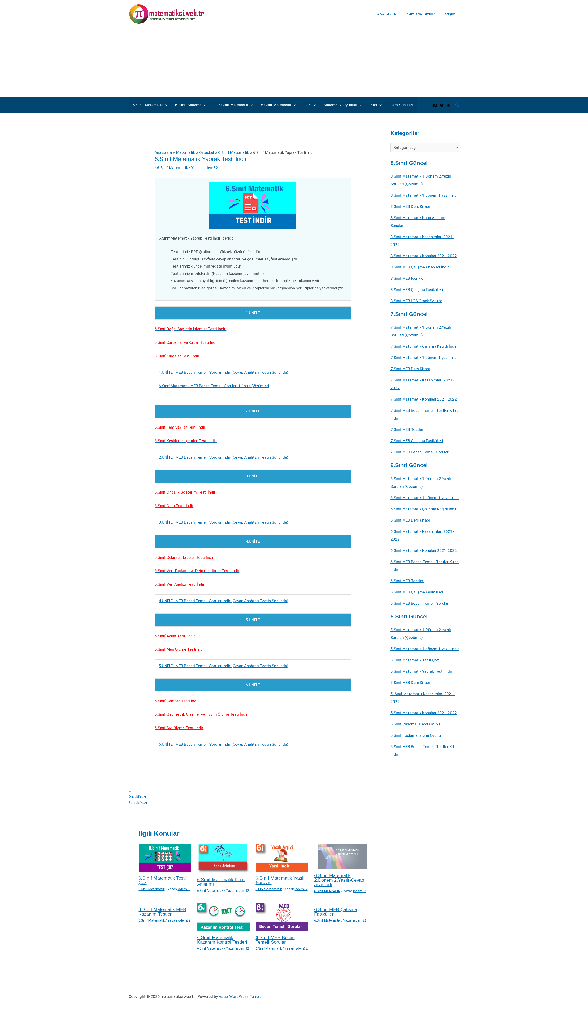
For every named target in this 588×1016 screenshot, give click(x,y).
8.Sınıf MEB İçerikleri (408, 278)
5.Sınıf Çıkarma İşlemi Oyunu (415, 724)
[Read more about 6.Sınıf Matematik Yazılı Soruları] (282, 857)
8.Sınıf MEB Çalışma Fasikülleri (416, 289)
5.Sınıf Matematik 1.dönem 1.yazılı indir (424, 648)
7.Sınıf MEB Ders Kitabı (410, 369)
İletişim (448, 14)
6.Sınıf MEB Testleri (407, 581)
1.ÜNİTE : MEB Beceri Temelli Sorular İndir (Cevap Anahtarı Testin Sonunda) (223, 372)
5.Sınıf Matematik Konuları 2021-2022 (423, 713)
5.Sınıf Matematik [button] (148, 105)
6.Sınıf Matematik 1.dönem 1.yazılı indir (424, 497)
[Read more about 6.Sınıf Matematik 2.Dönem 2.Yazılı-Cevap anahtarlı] (340, 856)
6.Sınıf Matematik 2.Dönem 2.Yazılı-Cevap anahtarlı (339, 880)
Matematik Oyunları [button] (340, 105)
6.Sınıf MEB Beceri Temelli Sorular (275, 940)
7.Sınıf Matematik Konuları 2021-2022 (423, 399)
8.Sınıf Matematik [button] (276, 105)
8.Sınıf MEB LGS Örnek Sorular (416, 301)
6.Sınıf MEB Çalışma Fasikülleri (335, 912)
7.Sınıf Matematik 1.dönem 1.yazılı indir (424, 357)
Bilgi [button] (373, 105)
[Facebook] (435, 105)
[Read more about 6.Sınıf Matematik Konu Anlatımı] (223, 858)
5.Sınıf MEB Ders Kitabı (410, 682)
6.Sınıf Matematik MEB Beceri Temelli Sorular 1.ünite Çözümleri (214, 386)
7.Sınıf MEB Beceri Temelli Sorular (419, 452)
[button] (165, 105)
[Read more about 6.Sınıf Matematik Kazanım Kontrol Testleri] (223, 917)
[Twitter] (442, 105)
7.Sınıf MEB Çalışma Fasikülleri (416, 440)
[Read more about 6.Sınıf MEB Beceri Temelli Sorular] (282, 917)
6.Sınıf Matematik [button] (190, 105)
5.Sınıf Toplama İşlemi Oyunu (415, 735)
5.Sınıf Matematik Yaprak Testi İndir (421, 671)
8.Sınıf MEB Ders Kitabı (410, 206)
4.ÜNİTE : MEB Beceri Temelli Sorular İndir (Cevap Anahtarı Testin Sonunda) (223, 600)
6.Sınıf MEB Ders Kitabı (410, 520)
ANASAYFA (386, 14)
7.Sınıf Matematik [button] (233, 105)
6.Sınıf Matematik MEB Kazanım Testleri (162, 912)
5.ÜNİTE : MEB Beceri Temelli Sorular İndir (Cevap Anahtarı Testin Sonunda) (223, 665)
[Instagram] (449, 105)
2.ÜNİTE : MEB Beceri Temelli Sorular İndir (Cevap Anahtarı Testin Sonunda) (223, 457)
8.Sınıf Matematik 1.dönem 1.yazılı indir (424, 195)
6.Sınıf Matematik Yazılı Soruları (280, 880)
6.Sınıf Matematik (172, 167)
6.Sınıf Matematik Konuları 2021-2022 (423, 550)
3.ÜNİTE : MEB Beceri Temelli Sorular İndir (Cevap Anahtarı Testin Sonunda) (223, 522)
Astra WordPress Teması (240, 996)
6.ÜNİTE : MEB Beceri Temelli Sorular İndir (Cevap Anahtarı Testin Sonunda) (223, 744)
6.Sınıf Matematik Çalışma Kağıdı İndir (423, 509)
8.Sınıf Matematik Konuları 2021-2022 (423, 256)
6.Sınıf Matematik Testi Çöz (162, 880)
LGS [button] (307, 105)
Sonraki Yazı (138, 805)
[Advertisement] (294, 62)
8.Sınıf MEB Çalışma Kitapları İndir (419, 267)
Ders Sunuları (401, 105)
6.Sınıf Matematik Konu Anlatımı (221, 882)
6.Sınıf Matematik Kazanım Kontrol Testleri (222, 940)
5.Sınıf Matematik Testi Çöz (414, 660)
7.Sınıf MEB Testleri (407, 429)
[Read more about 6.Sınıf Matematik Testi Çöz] (165, 857)
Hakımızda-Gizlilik (419, 14)
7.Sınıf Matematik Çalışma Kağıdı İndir (423, 346)
